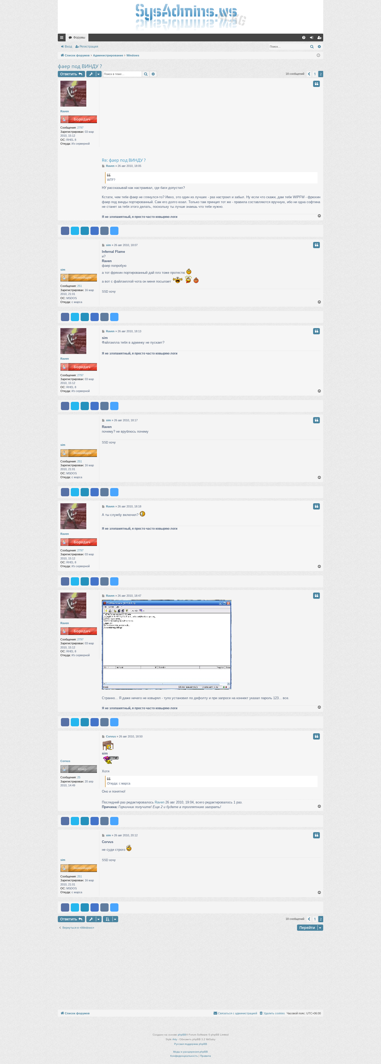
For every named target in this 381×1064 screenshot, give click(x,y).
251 (79, 285)
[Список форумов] (190, 17)
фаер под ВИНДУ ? (80, 66)
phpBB (182, 1034)
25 (78, 777)
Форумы (79, 37)
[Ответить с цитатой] (316, 84)
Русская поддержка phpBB (190, 1044)
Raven (64, 111)
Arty (174, 1039)
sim (62, 269)
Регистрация (89, 46)
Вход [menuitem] (312, 38)
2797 (80, 127)
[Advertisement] (232, 118)
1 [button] (315, 73)
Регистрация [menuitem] (320, 38)
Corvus (65, 761)
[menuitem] (304, 37)
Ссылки (63, 38)
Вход (68, 46)
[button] (309, 74)
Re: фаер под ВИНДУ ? (124, 160)
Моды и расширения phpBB (190, 1051)
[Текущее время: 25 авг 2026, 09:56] (318, 55)
